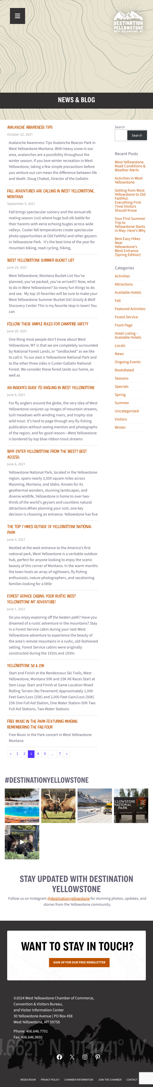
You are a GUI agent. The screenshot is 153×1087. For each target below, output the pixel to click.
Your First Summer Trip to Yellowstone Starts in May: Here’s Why (130, 225)
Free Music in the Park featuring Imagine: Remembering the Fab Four (42, 724)
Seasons (121, 378)
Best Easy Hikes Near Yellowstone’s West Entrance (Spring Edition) (128, 247)
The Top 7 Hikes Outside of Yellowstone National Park (49, 529)
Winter (120, 427)
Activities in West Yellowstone (129, 180)
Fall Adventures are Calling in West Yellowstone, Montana (50, 194)
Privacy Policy (50, 1080)
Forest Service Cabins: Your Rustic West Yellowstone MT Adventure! (41, 599)
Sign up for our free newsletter (79, 962)
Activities (122, 276)
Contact (132, 1080)
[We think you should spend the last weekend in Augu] (22, 805)
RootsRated (124, 370)
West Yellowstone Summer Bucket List (41, 260)
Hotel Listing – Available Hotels (128, 335)
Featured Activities (130, 309)
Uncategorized (127, 411)
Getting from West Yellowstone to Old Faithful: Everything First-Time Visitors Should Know (130, 200)
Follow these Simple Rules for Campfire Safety (47, 324)
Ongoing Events (128, 362)
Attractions (124, 284)
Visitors (121, 419)
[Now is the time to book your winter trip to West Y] (94, 805)
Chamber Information (78, 1080)
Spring (120, 395)
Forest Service (126, 317)
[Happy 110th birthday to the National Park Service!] (131, 805)
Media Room (28, 1080)
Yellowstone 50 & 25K (25, 665)
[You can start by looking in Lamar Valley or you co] (22, 842)
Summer (122, 403)
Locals (120, 346)
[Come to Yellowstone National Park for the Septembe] (58, 805)
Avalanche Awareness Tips (29, 127)
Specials (121, 387)
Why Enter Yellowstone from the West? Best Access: (47, 454)
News (119, 354)
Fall (118, 301)
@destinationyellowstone (68, 898)
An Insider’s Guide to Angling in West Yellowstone (51, 388)
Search (120, 127)
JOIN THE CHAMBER (110, 1080)
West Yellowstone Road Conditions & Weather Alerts (130, 166)
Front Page (123, 325)
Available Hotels (128, 293)
